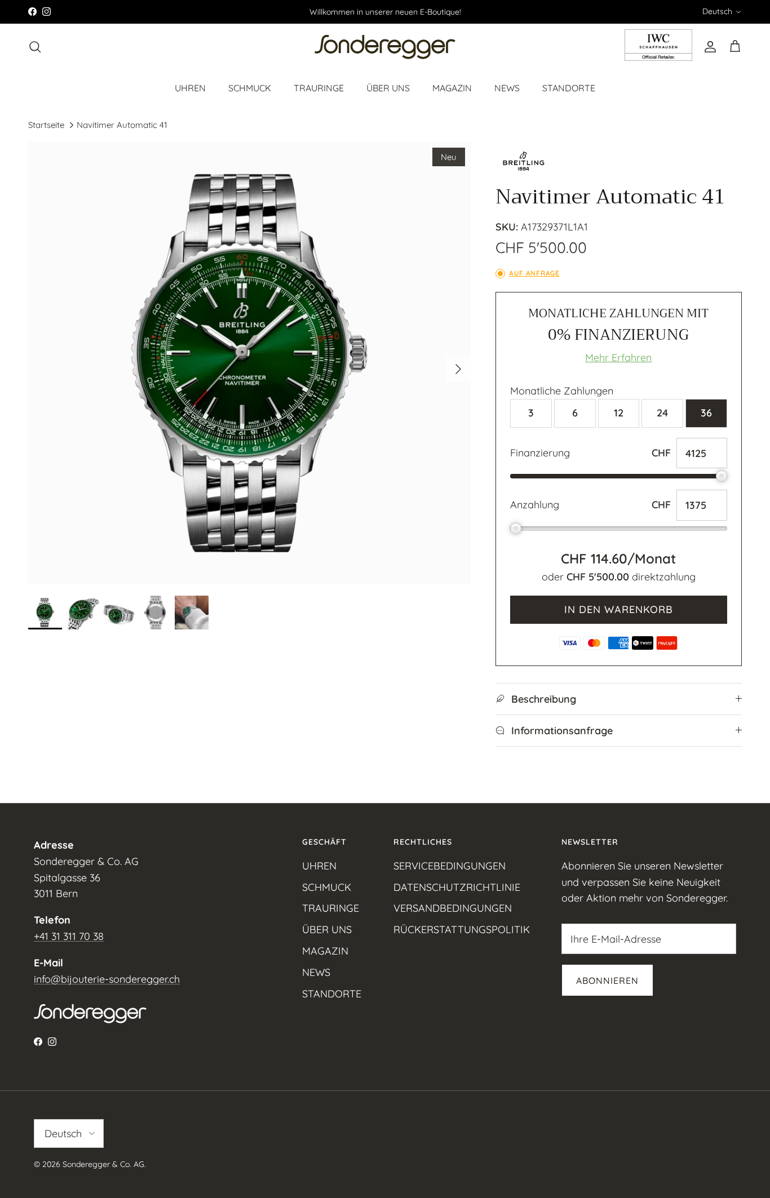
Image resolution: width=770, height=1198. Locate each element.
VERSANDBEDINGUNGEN (452, 908)
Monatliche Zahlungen (561, 390)
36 (706, 412)
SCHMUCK (249, 87)
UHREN (190, 87)
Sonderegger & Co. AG (103, 1164)
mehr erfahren (618, 357)
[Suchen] (35, 47)
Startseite (46, 124)
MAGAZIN (452, 87)
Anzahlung (534, 504)
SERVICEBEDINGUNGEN (449, 865)
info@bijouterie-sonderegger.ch (107, 979)
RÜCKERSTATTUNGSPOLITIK (461, 929)
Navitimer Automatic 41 (122, 124)
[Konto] (708, 47)
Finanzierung (540, 452)
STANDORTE (568, 87)
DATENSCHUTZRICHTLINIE (456, 887)
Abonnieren (607, 980)
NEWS (507, 87)
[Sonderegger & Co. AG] (385, 47)
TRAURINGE (319, 87)
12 (618, 412)
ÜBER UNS (388, 87)
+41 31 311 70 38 (69, 936)
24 (662, 412)
